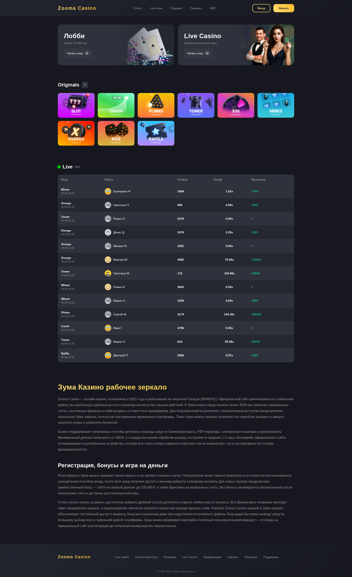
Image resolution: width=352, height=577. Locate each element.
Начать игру (75, 53)
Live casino (122, 557)
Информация (212, 557)
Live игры (156, 8)
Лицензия (250, 557)
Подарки (176, 8)
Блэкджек (170, 557)
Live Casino (189, 557)
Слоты (137, 8)
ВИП (213, 8)
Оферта (233, 557)
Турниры (196, 8)
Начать (284, 8)
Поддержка (270, 557)
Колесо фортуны (146, 557)
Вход (261, 8)
